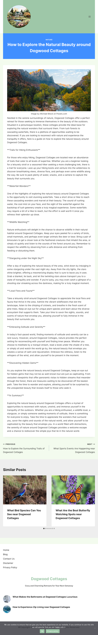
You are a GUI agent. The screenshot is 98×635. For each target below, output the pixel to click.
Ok (42, 631)
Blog (5, 554)
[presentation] (24, 490)
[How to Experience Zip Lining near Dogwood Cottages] (7, 609)
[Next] (91, 501)
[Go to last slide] (7, 501)
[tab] (44, 528)
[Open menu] (89, 17)
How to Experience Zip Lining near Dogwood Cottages (41, 607)
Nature (49, 40)
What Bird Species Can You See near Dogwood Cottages (24, 514)
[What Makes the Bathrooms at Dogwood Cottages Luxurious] (7, 599)
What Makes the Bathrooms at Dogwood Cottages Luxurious (45, 597)
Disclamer (8, 563)
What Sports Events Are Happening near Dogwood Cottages (74, 448)
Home (6, 550)
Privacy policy (52, 631)
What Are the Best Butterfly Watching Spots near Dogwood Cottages (73, 514)
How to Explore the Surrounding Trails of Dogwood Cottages (24, 448)
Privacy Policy (10, 567)
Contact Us (9, 558)
